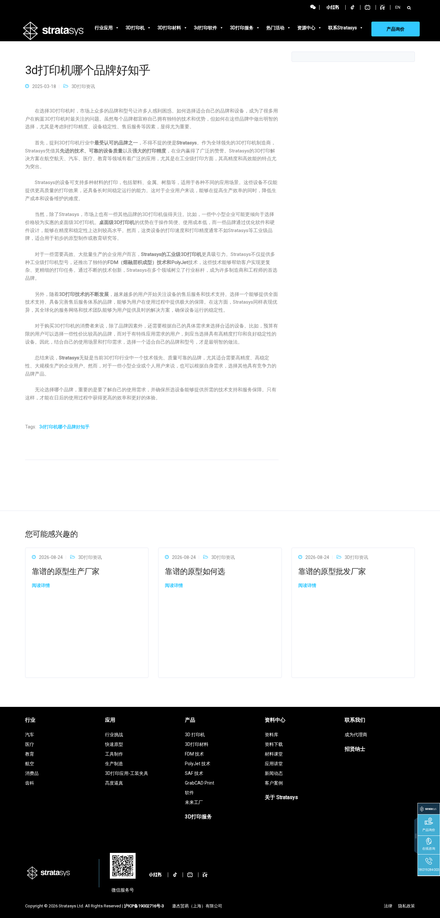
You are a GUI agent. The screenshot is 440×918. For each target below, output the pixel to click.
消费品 (32, 773)
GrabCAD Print (199, 783)
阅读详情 (41, 585)
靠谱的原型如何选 (195, 571)
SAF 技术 (194, 773)
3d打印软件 (205, 27)
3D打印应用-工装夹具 (126, 773)
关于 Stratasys (281, 797)
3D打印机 (135, 27)
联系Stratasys (342, 27)
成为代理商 (356, 734)
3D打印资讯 (83, 86)
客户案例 (274, 783)
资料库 (271, 734)
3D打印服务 (241, 27)
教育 (29, 754)
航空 (29, 763)
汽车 (29, 734)
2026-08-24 (51, 557)
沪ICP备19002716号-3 (144, 905)
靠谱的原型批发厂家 (332, 571)
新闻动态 (274, 773)
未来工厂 (194, 802)
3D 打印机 (195, 734)
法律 (388, 905)
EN (397, 7)
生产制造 (114, 763)
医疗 (29, 744)
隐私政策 (406, 905)
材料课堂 (274, 754)
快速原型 (114, 744)
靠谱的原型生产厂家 (66, 571)
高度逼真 (114, 783)
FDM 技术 (194, 754)
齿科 (29, 783)
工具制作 (114, 754)
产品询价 (396, 29)
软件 (189, 792)
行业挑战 (114, 734)
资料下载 (274, 744)
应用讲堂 (274, 763)
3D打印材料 (169, 27)
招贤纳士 (355, 749)
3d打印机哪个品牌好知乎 (64, 426)
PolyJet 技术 (197, 763)
